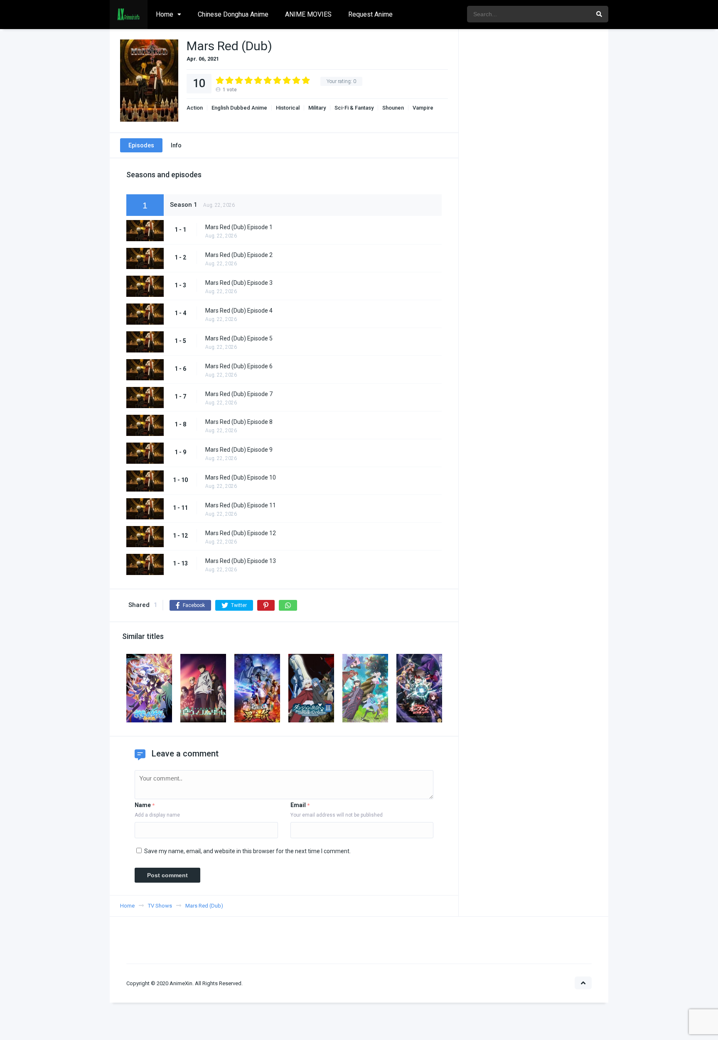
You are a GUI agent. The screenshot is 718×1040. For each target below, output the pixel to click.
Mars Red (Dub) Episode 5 (239, 338)
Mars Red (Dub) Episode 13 (240, 561)
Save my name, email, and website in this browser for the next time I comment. (247, 851)
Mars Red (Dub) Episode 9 (239, 449)
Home (164, 14)
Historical (288, 107)
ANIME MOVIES (308, 14)
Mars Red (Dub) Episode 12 (240, 533)
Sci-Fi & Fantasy (354, 107)
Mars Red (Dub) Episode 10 (240, 477)
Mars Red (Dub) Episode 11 (240, 505)
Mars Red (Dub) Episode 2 (239, 255)
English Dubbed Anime (239, 107)
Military (317, 107)
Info (176, 145)
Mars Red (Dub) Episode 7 (239, 394)
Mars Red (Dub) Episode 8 (239, 421)
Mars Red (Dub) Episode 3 (239, 282)
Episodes (141, 145)
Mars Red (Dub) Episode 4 (239, 310)
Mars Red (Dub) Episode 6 (239, 366)
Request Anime (370, 14)
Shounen (393, 107)
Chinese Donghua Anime (233, 14)
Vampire (423, 107)
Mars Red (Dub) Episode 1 (239, 227)
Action (195, 107)
